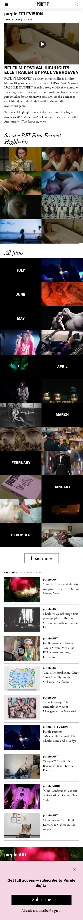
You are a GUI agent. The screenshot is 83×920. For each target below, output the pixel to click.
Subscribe (41, 899)
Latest (38, 572)
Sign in (57, 910)
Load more (41, 558)
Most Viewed (24, 572)
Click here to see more (33, 121)
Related (9, 572)
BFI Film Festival (27, 117)
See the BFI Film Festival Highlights (32, 139)
